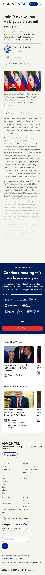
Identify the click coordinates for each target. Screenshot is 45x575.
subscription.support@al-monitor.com (14, 558)
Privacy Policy (6, 503)
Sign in (41, 4)
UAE (3, 475)
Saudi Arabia (6, 469)
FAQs (4, 506)
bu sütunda (30, 187)
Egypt (3, 484)
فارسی (26, 112)
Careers (25, 509)
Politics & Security (29, 466)
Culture (25, 475)
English (7, 112)
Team (25, 506)
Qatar (4, 487)
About (25, 501)
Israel (3, 478)
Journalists (26, 503)
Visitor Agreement (8, 501)
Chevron (33, 257)
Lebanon (5, 490)
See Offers (22, 328)
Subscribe (33, 4)
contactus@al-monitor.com (33, 562)
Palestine (5, 481)
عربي (13, 112)
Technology (27, 472)
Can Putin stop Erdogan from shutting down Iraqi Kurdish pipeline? (17, 368)
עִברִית (19, 112)
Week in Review (22, 47)
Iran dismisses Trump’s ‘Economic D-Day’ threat (15, 414)
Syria (3, 493)
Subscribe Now (10, 455)
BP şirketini (12, 257)
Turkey (4, 466)
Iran (3, 472)
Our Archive (27, 478)
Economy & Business (30, 469)
